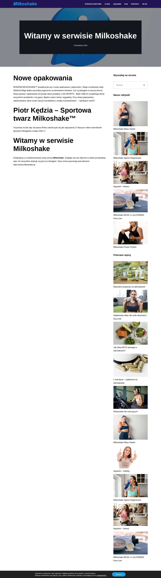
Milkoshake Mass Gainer (124, 129)
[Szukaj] (144, 85)
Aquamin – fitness (121, 186)
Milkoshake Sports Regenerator (127, 158)
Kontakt (135, 4)
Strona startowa (93, 4)
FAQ (126, 4)
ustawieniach (101, 575)
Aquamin (117, 4)
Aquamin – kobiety (121, 471)
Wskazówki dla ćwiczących (125, 411)
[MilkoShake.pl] (25, 4)
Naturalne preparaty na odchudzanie (129, 287)
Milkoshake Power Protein (124, 247)
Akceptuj (119, 574)
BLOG (144, 4)
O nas (107, 4)
